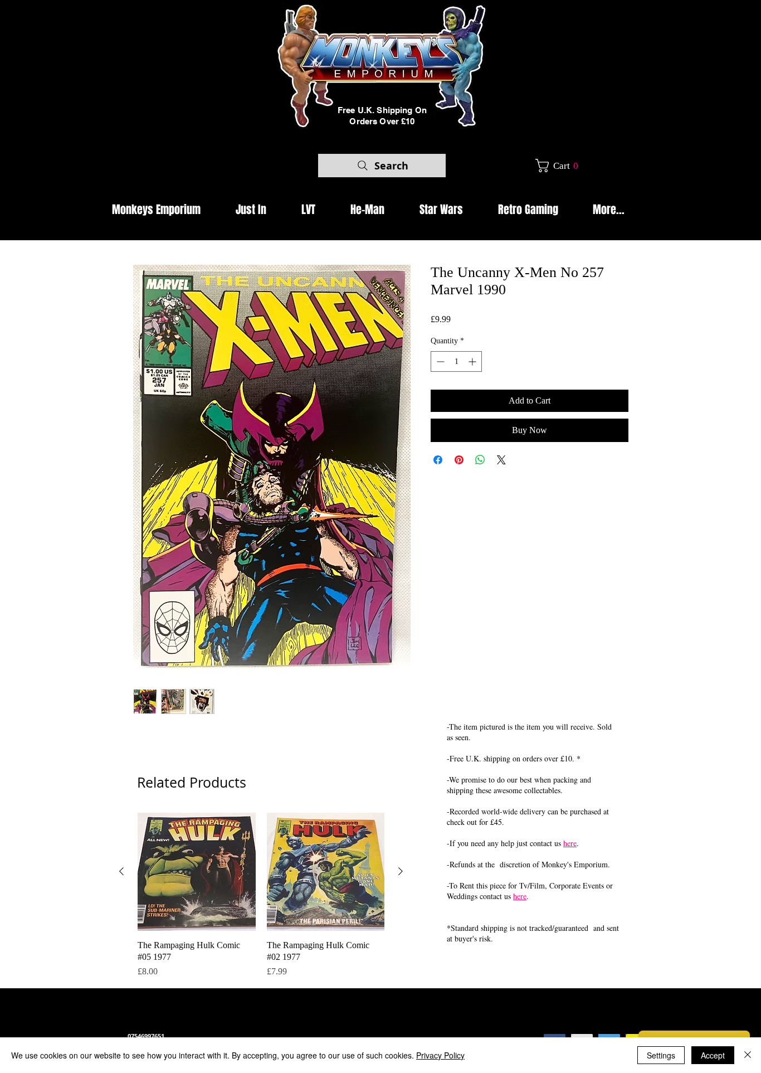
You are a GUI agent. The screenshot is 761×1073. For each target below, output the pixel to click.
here (570, 843)
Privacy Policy (440, 1055)
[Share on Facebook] (438, 460)
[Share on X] (501, 460)
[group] (261, 895)
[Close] (747, 1055)
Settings (661, 1055)
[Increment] (473, 361)
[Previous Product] (121, 871)
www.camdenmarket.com (319, 1025)
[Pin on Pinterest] (459, 460)
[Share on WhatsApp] (480, 460)
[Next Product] (400, 871)
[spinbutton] (456, 361)
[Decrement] (439, 361)
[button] (560, 165)
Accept (713, 1055)
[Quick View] (197, 872)
